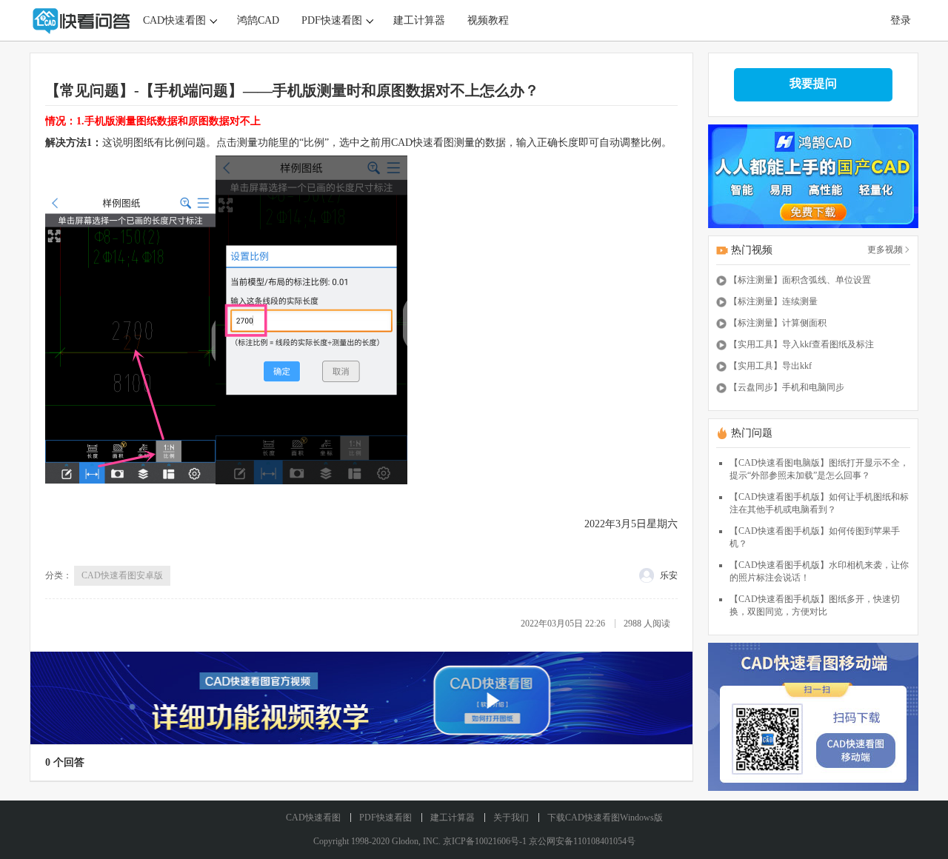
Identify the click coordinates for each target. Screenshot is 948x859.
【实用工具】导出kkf (770, 366)
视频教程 (488, 20)
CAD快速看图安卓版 (122, 575)
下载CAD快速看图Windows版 (605, 817)
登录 (900, 20)
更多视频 (885, 249)
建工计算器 (419, 20)
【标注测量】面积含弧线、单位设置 (800, 280)
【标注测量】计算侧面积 (778, 323)
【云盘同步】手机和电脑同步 (786, 387)
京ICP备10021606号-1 (485, 841)
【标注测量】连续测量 (773, 301)
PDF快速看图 (331, 20)
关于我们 (511, 817)
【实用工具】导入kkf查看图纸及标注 (801, 344)
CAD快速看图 (174, 20)
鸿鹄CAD (258, 20)
